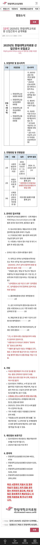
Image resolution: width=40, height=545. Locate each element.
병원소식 (6, 9)
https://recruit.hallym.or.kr (21, 220)
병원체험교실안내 (26, 9)
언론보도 (15, 9)
